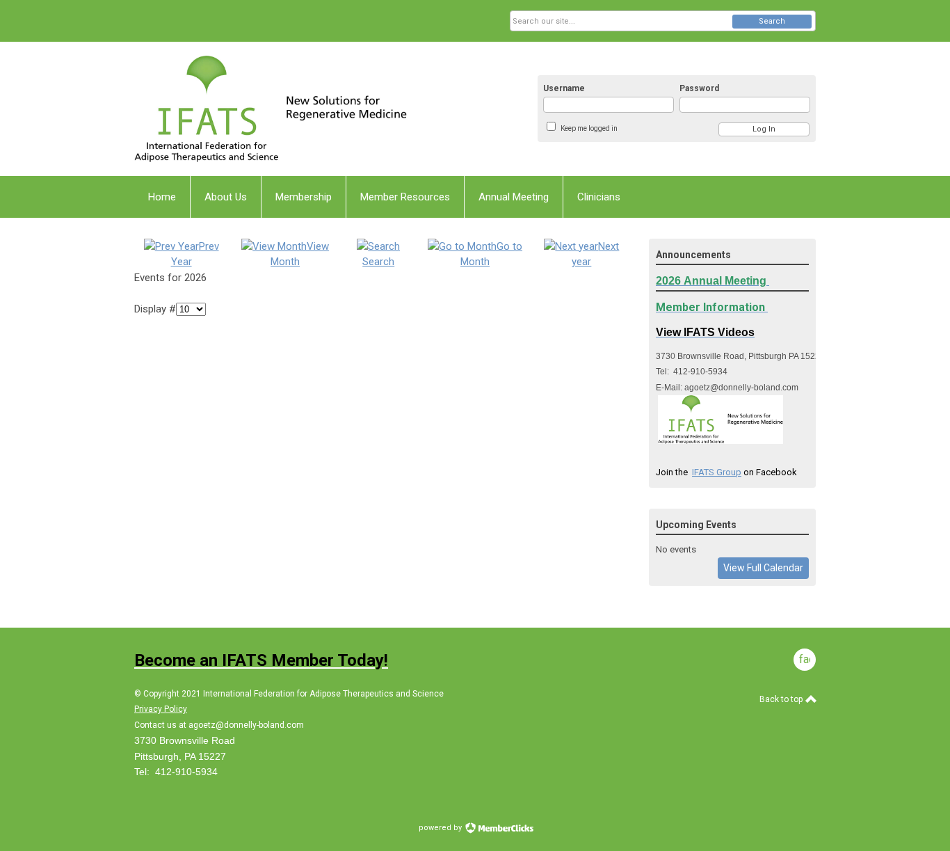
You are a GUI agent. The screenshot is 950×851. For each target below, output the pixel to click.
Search (772, 21)
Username (564, 88)
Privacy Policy (160, 709)
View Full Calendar (763, 567)
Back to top (782, 699)
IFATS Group (716, 472)
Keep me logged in (589, 128)
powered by (441, 827)
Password (699, 88)
